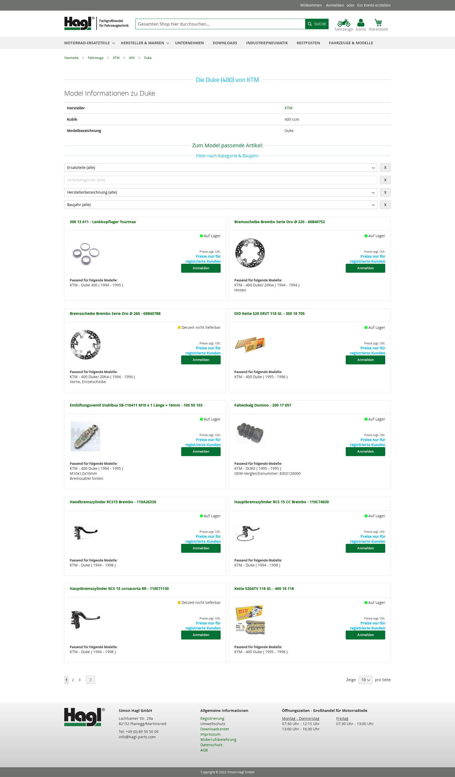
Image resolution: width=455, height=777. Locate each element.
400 (132, 58)
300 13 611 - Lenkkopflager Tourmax (103, 222)
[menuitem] (88, 43)
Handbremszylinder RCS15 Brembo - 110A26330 (113, 502)
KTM (116, 58)
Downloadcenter (214, 728)
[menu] (227, 43)
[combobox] (232, 24)
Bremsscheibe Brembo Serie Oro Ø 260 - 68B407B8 (115, 313)
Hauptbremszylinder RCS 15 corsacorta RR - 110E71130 (119, 589)
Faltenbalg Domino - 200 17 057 (262, 405)
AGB (204, 749)
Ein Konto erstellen (374, 5)
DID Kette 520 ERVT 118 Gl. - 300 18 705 (269, 313)
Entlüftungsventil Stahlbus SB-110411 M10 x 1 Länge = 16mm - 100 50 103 (136, 405)
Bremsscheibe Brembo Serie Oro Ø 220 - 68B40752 (279, 222)
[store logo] (96, 23)
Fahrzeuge (96, 58)
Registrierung (212, 718)
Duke (148, 58)
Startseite (71, 58)
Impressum (210, 734)
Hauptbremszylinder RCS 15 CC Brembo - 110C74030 (281, 502)
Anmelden (335, 5)
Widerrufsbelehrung (218, 739)
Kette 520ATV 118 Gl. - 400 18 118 (264, 589)
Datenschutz (211, 744)
